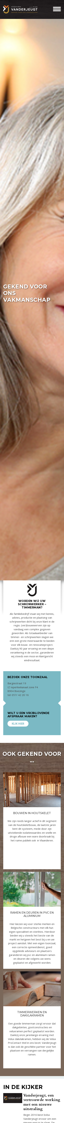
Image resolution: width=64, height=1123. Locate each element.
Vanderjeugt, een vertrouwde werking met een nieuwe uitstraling (41, 1102)
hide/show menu (57, 9)
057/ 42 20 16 (20, 695)
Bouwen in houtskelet (32, 813)
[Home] (20, 9)
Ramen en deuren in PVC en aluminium (32, 914)
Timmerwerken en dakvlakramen (32, 1014)
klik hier (18, 724)
